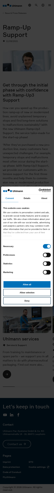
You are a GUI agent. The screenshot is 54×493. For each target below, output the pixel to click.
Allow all (27, 284)
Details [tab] (27, 198)
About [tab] (44, 198)
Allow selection (27, 292)
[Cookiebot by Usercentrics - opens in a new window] (39, 190)
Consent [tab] (10, 198)
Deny (27, 300)
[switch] (47, 255)
